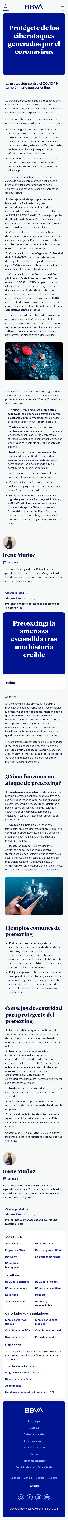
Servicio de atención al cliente (34, 1467)
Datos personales (34, 1434)
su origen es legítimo (40, 460)
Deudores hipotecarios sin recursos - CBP (30, 1392)
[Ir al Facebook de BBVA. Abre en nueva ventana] (21, 1497)
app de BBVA (31, 507)
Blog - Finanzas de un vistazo (22, 1372)
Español (15, 1477)
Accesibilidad (13, 1385)
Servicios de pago (34, 1447)
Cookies (34, 1427)
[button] (6, 7)
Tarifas (34, 1454)
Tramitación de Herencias (20, 1366)
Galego (53, 1477)
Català (28, 1477)
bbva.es (12, 507)
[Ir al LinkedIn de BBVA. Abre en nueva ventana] (38, 1497)
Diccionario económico (19, 1379)
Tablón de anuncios (34, 1460)
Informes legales (34, 1441)
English (40, 1477)
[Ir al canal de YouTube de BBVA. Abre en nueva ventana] (47, 1497)
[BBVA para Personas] (34, 6)
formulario (11, 1359)
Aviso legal (34, 1421)
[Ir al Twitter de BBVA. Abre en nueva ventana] (30, 1497)
